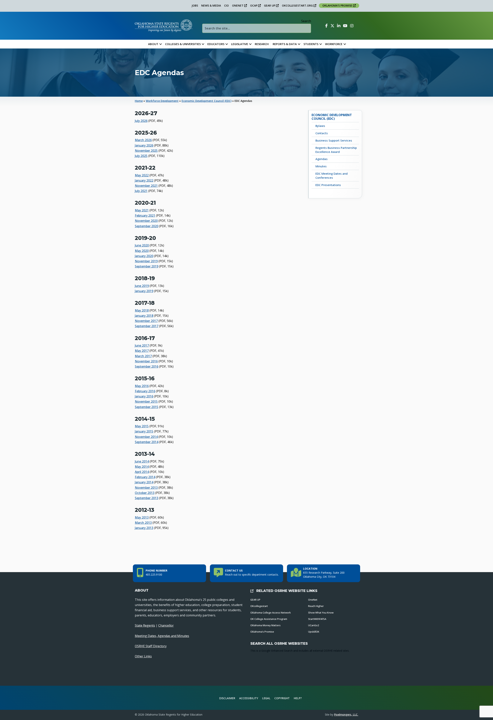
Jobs (195, 5)
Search (306, 21)
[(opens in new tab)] (345, 697)
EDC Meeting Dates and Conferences (331, 175)
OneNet (312, 599)
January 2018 (144, 315)
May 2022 (142, 175)
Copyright (282, 698)
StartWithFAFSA (317, 619)
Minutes (321, 166)
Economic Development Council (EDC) (206, 101)
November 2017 (146, 321)
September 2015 (146, 407)
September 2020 (146, 226)
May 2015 (142, 426)
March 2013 (143, 523)
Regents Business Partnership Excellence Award (336, 150)
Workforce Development (162, 101)
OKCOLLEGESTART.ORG (298, 5)
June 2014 (142, 461)
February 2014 (145, 477)
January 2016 (144, 396)
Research (262, 44)
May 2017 (142, 351)
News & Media (211, 5)
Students (311, 44)
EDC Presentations (328, 185)
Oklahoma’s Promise (262, 631)
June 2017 (142, 345)
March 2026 (143, 140)
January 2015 (144, 431)
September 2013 (146, 498)
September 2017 (146, 326)
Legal (266, 698)
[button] (160, 44)
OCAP (254, 5)
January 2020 (144, 256)
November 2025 (146, 150)
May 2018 (142, 310)
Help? (298, 698)
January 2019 (144, 291)
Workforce (333, 44)
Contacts (321, 133)
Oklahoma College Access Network (270, 612)
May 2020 (142, 251)
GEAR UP (270, 5)
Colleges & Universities (183, 44)
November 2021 (146, 186)
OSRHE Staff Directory (151, 646)
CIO (226, 5)
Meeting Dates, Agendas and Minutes (162, 636)
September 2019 (146, 266)
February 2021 (145, 215)
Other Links (143, 656)
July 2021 (141, 191)
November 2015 (146, 401)
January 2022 (144, 180)
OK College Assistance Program (268, 619)
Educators (215, 44)
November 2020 (146, 221)
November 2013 (146, 487)
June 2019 (142, 286)
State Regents (145, 625)
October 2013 (144, 493)
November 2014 (146, 437)
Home (139, 101)
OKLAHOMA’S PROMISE (337, 5)
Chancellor (166, 625)
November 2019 (146, 261)
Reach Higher (316, 606)
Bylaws (320, 126)
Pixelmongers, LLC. (346, 714)
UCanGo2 (313, 625)
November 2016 (146, 361)
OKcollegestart (259, 606)
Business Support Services (333, 140)
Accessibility (248, 698)
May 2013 (142, 517)
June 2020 (142, 245)
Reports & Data (285, 44)
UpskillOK (313, 631)
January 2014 (144, 482)
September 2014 (146, 442)
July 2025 (141, 156)
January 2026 (144, 145)
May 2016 (142, 386)
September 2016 (146, 366)
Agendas (321, 159)
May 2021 (142, 210)
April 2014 (142, 472)
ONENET (238, 5)
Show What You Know (321, 612)
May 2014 (142, 466)
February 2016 (145, 391)
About (153, 44)
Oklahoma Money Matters (265, 625)
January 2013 (144, 528)
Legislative (239, 44)
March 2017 (143, 356)
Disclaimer (227, 698)
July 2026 (141, 121)
